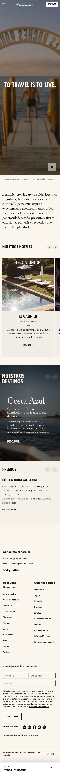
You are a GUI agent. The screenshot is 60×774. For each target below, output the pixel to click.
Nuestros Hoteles (12, 180)
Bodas (6, 629)
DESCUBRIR (28, 345)
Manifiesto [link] (39, 589)
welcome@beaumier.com (21, 563)
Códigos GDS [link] (11, 570)
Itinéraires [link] (39, 601)
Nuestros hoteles (11, 600)
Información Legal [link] (42, 636)
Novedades (8, 635)
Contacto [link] (38, 607)
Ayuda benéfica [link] (41, 630)
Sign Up (37, 595)
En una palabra (9, 594)
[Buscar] (51, 768)
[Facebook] (34, 727)
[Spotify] (44, 727)
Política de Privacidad (39, 706)
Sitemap (50, 754)
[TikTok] (39, 727)
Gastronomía (39, 180)
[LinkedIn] (24, 727)
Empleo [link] (37, 613)
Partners (7, 646)
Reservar (52, 4)
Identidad (26, 180)
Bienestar (52, 180)
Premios (6, 623)
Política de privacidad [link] (44, 642)
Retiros (6, 652)
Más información (9, 510)
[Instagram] (29, 727)
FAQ (5, 640)
